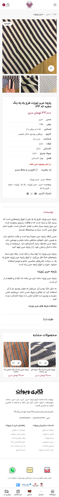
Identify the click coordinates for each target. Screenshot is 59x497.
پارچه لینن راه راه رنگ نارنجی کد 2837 (16, 370)
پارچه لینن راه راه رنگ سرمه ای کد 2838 (43, 370)
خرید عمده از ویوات (46, 450)
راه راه (23, 184)
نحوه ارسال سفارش (18, 434)
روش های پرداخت (18, 438)
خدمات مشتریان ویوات (43, 425)
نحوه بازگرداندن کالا (18, 442)
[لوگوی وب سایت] (29, 4)
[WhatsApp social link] (32, 194)
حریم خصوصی (48, 442)
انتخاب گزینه (46, 363)
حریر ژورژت (38, 14)
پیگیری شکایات (48, 446)
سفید (10, 184)
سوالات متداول (48, 430)
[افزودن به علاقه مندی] (40, 363)
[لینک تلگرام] (28, 194)
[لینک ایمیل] (36, 194)
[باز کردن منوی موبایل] (55, 5)
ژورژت (16, 184)
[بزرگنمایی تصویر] (51, 68)
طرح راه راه (44, 188)
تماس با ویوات (48, 434)
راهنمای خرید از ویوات (15, 425)
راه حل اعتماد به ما (18, 446)
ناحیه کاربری (20, 450)
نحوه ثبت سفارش (18, 430)
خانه (54, 14)
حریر (47, 14)
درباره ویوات (49, 438)
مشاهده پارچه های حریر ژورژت (42, 306)
